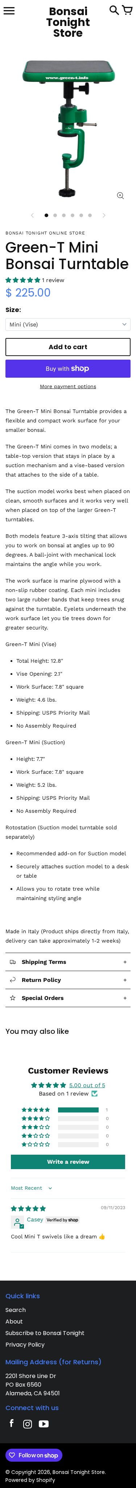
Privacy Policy (25, 1344)
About (14, 1321)
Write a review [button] (68, 1161)
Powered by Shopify (30, 1480)
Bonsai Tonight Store (79, 1472)
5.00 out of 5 (87, 1085)
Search (15, 1310)
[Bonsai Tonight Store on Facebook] (11, 1425)
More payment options (68, 386)
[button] (23, 280)
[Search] (114, 10)
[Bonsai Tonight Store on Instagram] (27, 1425)
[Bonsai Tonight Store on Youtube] (43, 1425)
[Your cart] (126, 10)
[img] (28, 1208)
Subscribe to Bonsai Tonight (45, 1333)
